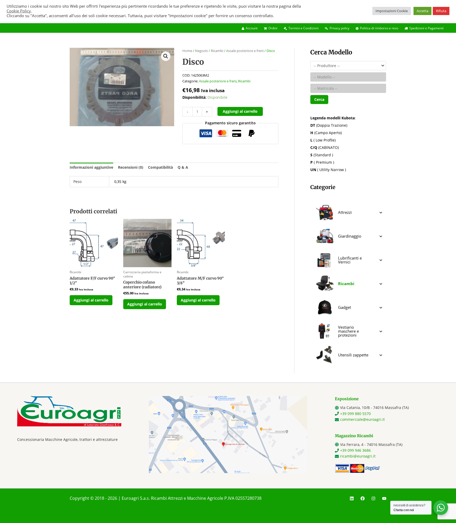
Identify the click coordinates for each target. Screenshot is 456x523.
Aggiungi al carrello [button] (91, 300)
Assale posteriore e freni (245, 50)
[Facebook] (362, 498)
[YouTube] (384, 498)
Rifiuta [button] (441, 10)
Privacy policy (339, 28)
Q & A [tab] (183, 167)
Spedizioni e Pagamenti (426, 28)
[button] (165, 56)
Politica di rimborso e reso (379, 28)
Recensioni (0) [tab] (130, 167)
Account (252, 28)
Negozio (201, 50)
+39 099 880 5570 (355, 413)
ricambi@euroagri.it (358, 456)
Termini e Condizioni (303, 28)
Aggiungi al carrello (240, 111)
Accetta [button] (422, 10)
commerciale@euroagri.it (362, 419)
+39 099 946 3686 (355, 450)
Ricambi (217, 50)
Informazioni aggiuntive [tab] (91, 167)
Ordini (272, 28)
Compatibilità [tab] (160, 167)
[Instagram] (373, 498)
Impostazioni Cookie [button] (392, 10)
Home (187, 50)
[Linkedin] (352, 498)
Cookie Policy (19, 10)
